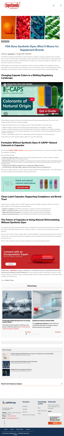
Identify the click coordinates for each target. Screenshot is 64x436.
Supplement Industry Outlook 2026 (43, 320)
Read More (28, 332)
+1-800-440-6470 (11, 416)
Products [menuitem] (25, 409)
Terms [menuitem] (11, 429)
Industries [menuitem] (25, 406)
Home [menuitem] (5, 429)
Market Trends (5, 41)
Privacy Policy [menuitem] (19, 429)
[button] (26, 334)
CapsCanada (10, 54)
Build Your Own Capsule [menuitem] (29, 414)
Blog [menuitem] (39, 408)
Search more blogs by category (11, 384)
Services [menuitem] (25, 412)
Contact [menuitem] (28, 429)
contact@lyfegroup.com (12, 418)
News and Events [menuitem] (42, 410)
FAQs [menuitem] (39, 413)
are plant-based (21, 150)
